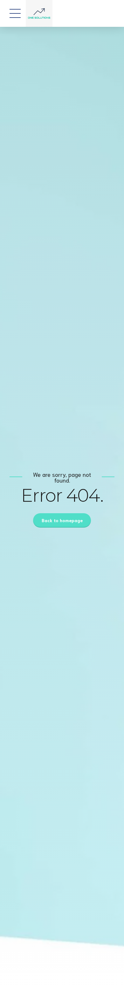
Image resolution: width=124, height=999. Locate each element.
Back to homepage (62, 520)
